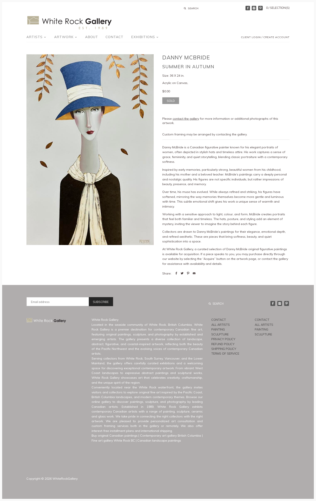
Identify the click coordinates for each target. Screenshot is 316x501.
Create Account (276, 37)
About (91, 37)
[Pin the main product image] (188, 273)
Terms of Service (225, 353)
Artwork (64, 37)
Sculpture (220, 334)
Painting (218, 329)
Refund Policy (223, 344)
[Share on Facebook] (176, 273)
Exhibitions (143, 37)
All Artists (220, 325)
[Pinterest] (260, 8)
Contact (114, 37)
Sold (171, 100)
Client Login (251, 37)
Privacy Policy (223, 339)
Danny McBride (186, 57)
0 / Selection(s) (278, 7)
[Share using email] (194, 273)
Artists (35, 37)
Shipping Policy (223, 349)
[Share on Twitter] (182, 273)
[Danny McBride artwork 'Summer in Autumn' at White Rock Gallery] (90, 149)
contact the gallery (186, 119)
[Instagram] (254, 8)
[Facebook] (247, 8)
